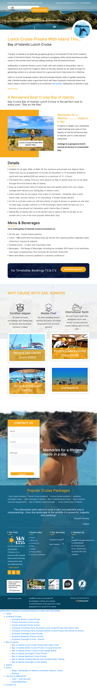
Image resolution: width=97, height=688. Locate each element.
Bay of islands (55, 544)
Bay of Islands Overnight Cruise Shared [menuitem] (29, 662)
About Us (33, 540)
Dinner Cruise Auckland (38, 496)
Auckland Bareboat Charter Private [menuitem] (27, 636)
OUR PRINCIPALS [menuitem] (19, 682)
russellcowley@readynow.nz (67, 3)
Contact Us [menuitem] (11, 685)
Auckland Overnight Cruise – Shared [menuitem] (28, 639)
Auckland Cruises (56, 540)
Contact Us (34, 543)
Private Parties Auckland (60, 496)
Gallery (33, 549)
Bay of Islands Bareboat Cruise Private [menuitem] (29, 656)
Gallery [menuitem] (9, 665)
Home (32, 537)
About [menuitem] (8, 667)
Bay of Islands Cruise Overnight (42, 502)
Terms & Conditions (37, 555)
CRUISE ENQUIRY (39, 10)
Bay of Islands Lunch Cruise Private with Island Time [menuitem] (35, 645)
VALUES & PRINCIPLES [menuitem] (16, 676)
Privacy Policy (35, 552)
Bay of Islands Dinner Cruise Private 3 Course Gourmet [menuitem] (36, 648)
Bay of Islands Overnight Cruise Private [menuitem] (29, 653)
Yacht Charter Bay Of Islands (70, 502)
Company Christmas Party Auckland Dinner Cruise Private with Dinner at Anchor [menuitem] (48, 631)
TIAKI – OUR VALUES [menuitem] (21, 679)
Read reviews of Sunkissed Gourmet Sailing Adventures (14, 584)
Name (12, 431)
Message (13, 453)
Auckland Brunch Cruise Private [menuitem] (26, 619)
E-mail (12, 442)
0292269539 (85, 3)
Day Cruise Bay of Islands (34, 499)
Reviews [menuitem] (15, 673)
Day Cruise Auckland (17, 496)
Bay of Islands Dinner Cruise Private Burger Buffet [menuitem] (34, 650)
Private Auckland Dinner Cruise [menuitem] (26, 625)
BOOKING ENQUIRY (73, 269)
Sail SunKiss (57, 83)
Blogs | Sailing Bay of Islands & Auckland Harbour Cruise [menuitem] (37, 670)
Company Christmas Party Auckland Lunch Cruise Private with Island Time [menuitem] (45, 628)
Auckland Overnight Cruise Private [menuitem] (27, 633)
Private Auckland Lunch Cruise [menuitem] (25, 622)
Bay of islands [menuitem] (12, 642)
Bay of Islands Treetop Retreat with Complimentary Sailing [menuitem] (38, 659)
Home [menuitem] (8, 613)
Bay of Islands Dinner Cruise (59, 499)
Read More (14, 567)
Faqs (32, 546)
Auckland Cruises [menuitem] (13, 616)
